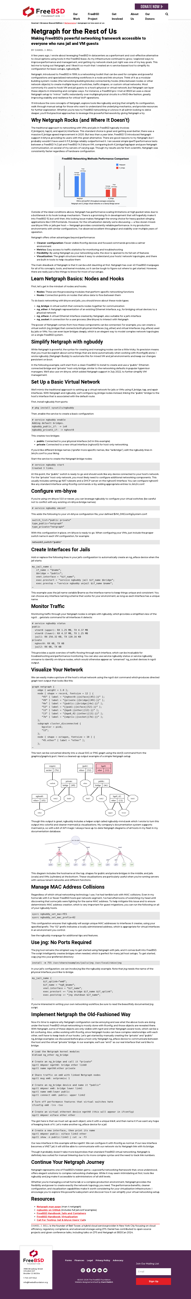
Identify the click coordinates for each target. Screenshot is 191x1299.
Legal (90, 1260)
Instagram (83, 1270)
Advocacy (118, 1260)
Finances (79, 1260)
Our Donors (150, 16)
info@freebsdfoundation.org (35, 1282)
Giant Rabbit (107, 1282)
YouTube (105, 1270)
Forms (68, 1260)
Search (166, 14)
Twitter (94, 1270)
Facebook (88, 1270)
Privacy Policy (103, 1260)
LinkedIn (99, 1270)
